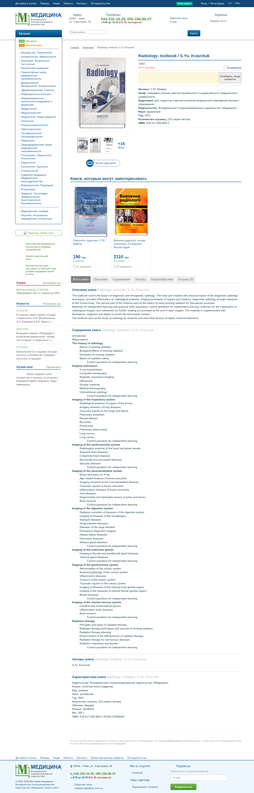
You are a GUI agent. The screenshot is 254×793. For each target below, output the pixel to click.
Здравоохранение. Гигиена (37, 90)
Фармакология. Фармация (37, 185)
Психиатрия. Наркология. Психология (36, 157)
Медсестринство (31, 112)
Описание (100, 279)
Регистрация (217, 3)
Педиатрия (27, 140)
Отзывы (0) (185, 279)
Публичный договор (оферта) (107, 757)
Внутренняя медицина (35, 68)
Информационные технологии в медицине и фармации (36, 101)
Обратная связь (179, 18)
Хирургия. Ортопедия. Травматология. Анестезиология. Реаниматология (34, 198)
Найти (194, 33)
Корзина (221, 15)
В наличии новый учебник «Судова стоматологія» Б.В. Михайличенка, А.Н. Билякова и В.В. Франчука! (36, 318)
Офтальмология (31, 129)
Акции (56, 3)
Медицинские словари (34, 211)
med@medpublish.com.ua (89, 788)
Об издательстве (100, 3)
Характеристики (162, 279)
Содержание (121, 279)
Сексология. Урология (34, 166)
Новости (68, 3)
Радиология (28, 162)
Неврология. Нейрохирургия (38, 116)
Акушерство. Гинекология (36, 52)
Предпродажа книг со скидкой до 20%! (38, 293)
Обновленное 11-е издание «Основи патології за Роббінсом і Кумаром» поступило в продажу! (36, 355)
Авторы (140, 279)
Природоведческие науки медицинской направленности (36, 148)
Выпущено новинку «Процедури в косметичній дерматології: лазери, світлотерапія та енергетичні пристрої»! (38, 337)
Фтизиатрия (28, 189)
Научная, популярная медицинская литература (36, 217)
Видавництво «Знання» (145, 787)
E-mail (173, 21)
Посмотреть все (52, 283)
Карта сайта (52, 787)
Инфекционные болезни (36, 94)
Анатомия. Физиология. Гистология (35, 62)
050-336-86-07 (139, 19)
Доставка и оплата (25, 3)
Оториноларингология (34, 125)
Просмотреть (53, 367)
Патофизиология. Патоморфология (31, 135)
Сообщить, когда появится (230, 78)
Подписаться (183, 786)
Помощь (44, 3)
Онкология (27, 120)
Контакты (82, 3)
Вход (204, 3)
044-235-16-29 (113, 19)
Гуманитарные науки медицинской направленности (33, 75)
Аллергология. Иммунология (38, 56)
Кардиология (29, 108)
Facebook (137, 773)
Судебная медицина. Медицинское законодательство (34, 178)
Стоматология (29, 170)
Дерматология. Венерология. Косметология (38, 84)
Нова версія (184, 3)
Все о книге (81, 279)
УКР (230, 3)
